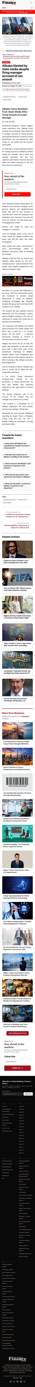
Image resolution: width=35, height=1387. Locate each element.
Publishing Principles (7, 1317)
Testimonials (5, 1172)
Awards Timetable (7, 1164)
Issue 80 (21, 1121)
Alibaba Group (27, 128)
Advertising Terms (7, 1131)
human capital (7, 99)
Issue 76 (21, 1132)
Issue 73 (21, 1141)
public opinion (15, 261)
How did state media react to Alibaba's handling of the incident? (17, 456)
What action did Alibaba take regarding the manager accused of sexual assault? (17, 446)
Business (10, 54)
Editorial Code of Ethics (8, 1326)
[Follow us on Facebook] (17, 1382)
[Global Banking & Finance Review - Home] (9, 3)
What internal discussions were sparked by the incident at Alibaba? (17, 476)
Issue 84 (21, 1109)
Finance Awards (23, 1256)
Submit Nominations (7, 1169)
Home (4, 54)
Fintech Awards (23, 1213)
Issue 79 (21, 1123)
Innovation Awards (24, 1232)
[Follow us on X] (24, 1382)
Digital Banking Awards (25, 1253)
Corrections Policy (7, 1323)
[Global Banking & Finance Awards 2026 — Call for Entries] (17, 281)
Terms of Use (6, 1128)
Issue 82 (21, 1115)
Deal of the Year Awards (26, 1195)
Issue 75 (21, 1135)
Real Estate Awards (7, 1275)
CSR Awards (22, 1192)
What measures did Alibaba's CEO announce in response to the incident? (17, 466)
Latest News (5, 1120)
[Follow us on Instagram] (14, 1382)
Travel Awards (6, 1309)
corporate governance (9, 96)
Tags (20, 1378)
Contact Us (5, 1117)
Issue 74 (21, 1138)
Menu (4, 8)
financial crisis (23, 96)
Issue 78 (21, 1126)
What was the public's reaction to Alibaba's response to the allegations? (17, 486)
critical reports (7, 357)
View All (21, 1153)
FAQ (3, 1178)
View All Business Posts (17, 1033)
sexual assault (26, 134)
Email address (6, 1091)
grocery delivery (9, 209)
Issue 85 (21, 1106)
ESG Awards (22, 1226)
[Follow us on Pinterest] (11, 1382)
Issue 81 (21, 1118)
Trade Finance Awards (8, 1296)
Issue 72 (21, 1144)
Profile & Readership (8, 1114)
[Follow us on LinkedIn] (21, 1382)
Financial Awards (7, 1337)
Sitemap (15, 1378)
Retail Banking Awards (8, 1348)
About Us (4, 1106)
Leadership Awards (7, 1269)
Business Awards (23, 1171)
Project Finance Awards (8, 1278)
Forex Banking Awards (25, 1229)
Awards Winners (6, 1167)
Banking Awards (23, 1245)
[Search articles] (31, 2)
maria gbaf (16, 83)
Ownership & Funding (8, 1320)
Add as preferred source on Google (17, 90)
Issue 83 (21, 1112)
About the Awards (7, 1161)
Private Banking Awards (8, 1340)
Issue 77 (21, 1129)
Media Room (5, 1175)
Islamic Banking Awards (8, 1272)
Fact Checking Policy (8, 1334)
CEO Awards (22, 1184)
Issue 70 (21, 1150)
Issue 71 (21, 1147)
